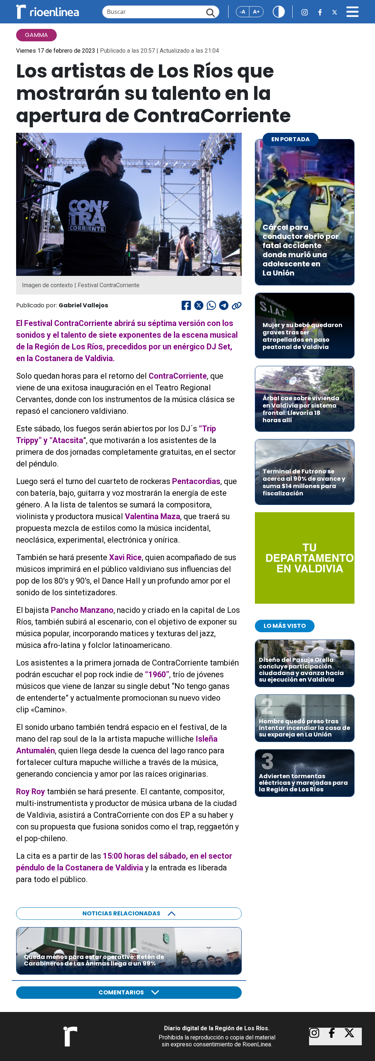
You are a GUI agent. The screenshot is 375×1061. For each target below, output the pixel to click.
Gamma (36, 35)
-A (242, 11)
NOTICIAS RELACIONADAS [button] (121, 913)
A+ (256, 11)
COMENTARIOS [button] (121, 992)
